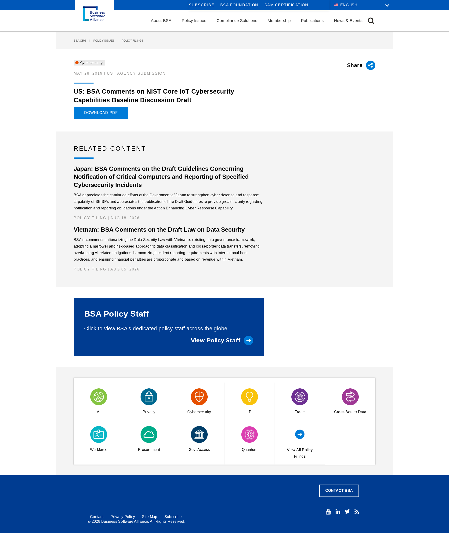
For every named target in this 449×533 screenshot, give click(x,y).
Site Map (149, 517)
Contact (96, 517)
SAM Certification (286, 5)
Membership (279, 20)
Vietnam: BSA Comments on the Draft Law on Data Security (159, 229)
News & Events (348, 20)
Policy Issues (194, 20)
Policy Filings (132, 40)
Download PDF (101, 113)
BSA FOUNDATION (239, 5)
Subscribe (201, 5)
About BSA (161, 20)
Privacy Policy (122, 517)
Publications (312, 20)
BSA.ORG (80, 40)
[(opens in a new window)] (328, 511)
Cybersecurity (91, 63)
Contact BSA (339, 491)
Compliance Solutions (237, 20)
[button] (371, 21)
